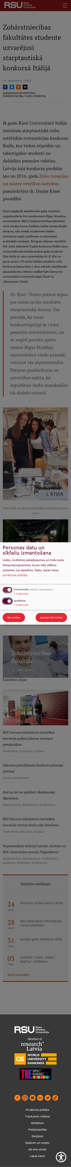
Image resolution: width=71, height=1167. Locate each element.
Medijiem (37, 1136)
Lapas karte (37, 1156)
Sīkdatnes (37, 1123)
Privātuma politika (37, 1110)
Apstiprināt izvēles (51, 618)
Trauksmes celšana (37, 1116)
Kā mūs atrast (37, 1149)
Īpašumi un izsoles (37, 1143)
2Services (21, 594)
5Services (21, 605)
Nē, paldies (13, 618)
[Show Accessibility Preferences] (61, 1157)
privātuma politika (15, 575)
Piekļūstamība (37, 1130)
